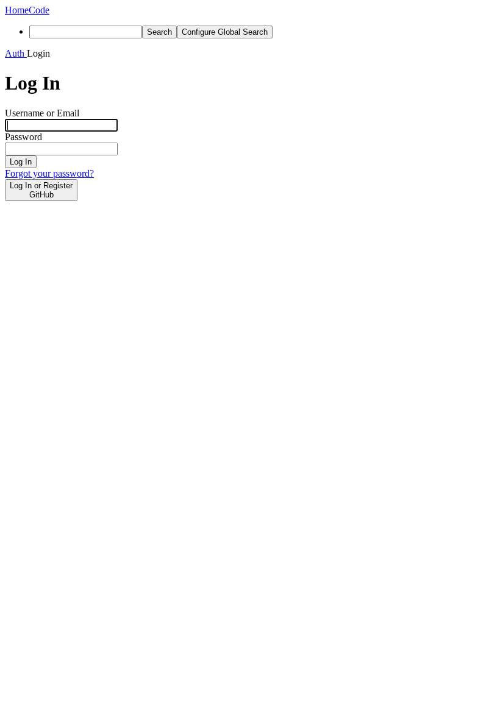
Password (23, 137)
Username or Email (42, 113)
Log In (21, 161)
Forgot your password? (49, 173)
